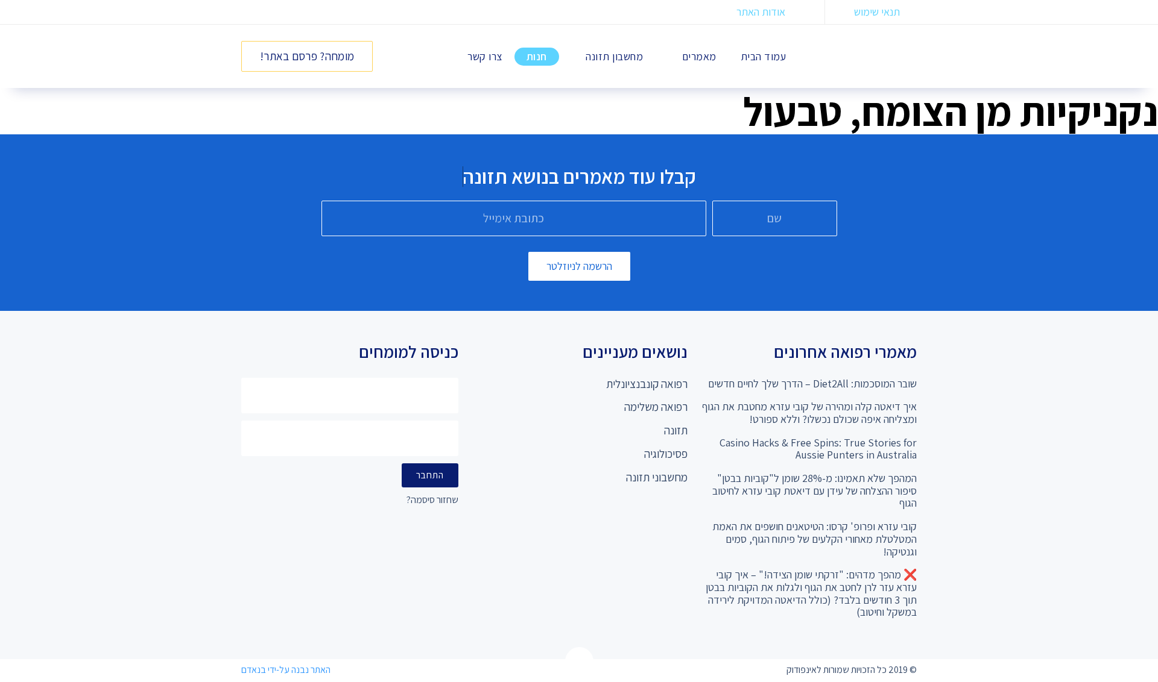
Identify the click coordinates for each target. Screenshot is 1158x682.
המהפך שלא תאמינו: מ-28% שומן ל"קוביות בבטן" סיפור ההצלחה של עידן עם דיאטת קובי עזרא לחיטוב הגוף (814, 490)
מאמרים (699, 56)
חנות (537, 56)
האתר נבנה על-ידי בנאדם (286, 669)
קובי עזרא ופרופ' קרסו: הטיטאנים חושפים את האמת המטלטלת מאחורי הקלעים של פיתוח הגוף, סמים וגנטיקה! (814, 538)
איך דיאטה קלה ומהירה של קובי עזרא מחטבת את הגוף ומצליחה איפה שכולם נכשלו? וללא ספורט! (809, 412)
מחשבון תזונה (614, 56)
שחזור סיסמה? (432, 500)
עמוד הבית (763, 56)
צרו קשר (484, 56)
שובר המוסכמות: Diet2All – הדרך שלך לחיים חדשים (812, 383)
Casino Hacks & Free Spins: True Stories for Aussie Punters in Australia (818, 449)
